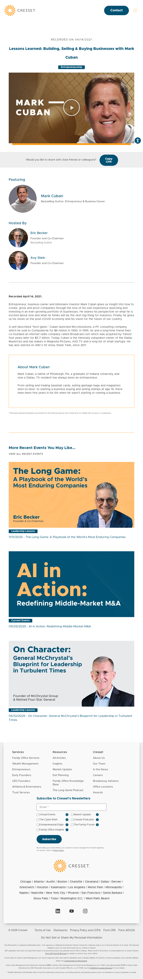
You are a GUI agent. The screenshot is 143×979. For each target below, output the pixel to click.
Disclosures (60, 930)
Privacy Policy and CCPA (85, 930)
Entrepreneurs (21, 769)
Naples (24, 892)
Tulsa (54, 898)
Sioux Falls (40, 898)
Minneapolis (114, 887)
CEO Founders (21, 781)
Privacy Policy (59, 850)
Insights (57, 763)
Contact (116, 10)
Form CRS (109, 930)
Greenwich (27, 887)
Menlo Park (95, 887)
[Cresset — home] (20, 10)
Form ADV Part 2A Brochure (56, 953)
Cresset (98, 752)
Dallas (105, 881)
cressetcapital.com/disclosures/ (75, 961)
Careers (98, 775)
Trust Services (21, 792)
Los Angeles (76, 887)
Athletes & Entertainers (26, 786)
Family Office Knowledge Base (68, 783)
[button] (71, 108)
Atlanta (39, 881)
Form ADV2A (126, 930)
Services (18, 752)
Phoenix (73, 892)
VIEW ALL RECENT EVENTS (26, 454)
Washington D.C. (71, 898)
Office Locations (103, 786)
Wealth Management (25, 763)
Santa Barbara (112, 892)
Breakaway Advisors (106, 781)
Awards (98, 792)
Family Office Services (25, 758)
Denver (116, 881)
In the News (100, 769)
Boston (62, 881)
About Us (99, 758)
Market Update (62, 769)
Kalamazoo (58, 887)
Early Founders (21, 775)
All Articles (59, 758)
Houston (42, 887)
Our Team (99, 763)
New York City (55, 892)
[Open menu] (135, 10)
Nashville (37, 892)
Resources (60, 752)
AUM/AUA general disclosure (101, 968)
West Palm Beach (98, 898)
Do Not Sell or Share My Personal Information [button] (71, 937)
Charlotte (76, 881)
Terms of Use (43, 930)
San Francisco (90, 892)
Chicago (25, 881)
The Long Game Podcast (68, 790)
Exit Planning (61, 775)
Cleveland (91, 881)
